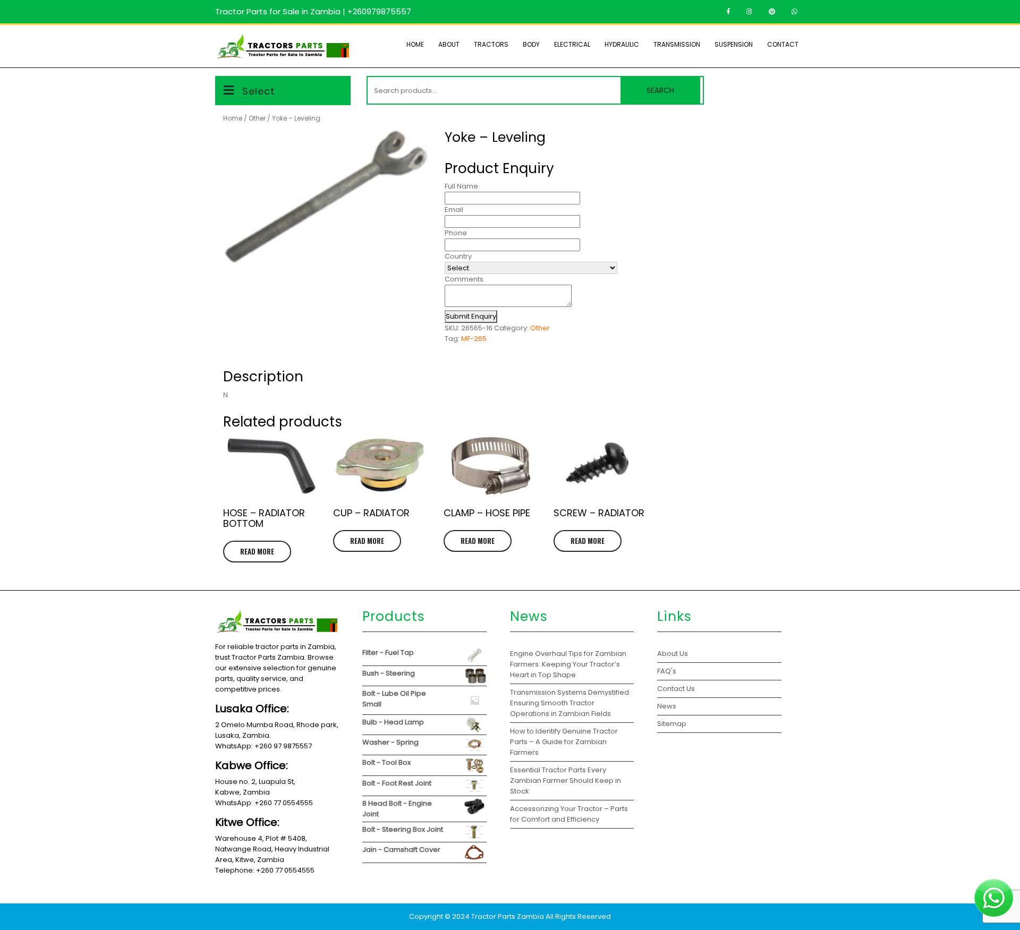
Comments (464, 279)
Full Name (461, 186)
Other (257, 118)
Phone (456, 233)
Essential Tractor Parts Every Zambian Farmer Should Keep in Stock (565, 780)
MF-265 (474, 339)
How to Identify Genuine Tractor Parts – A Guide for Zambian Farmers (564, 741)
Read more (257, 551)
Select (258, 91)
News (666, 706)
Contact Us (676, 689)
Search (660, 90)
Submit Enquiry (471, 316)
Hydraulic (622, 44)
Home (415, 44)
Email (454, 209)
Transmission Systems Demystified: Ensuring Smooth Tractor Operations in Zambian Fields (570, 703)
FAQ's (666, 671)
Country (458, 256)
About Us (672, 654)
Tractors (491, 44)
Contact (782, 44)
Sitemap (671, 724)
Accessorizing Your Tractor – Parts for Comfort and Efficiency (569, 814)
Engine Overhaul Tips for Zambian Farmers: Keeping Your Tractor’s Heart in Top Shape (568, 664)
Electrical (572, 44)
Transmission (676, 44)
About (449, 44)
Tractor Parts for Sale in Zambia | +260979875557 (313, 11)
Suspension (734, 44)
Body (531, 44)
